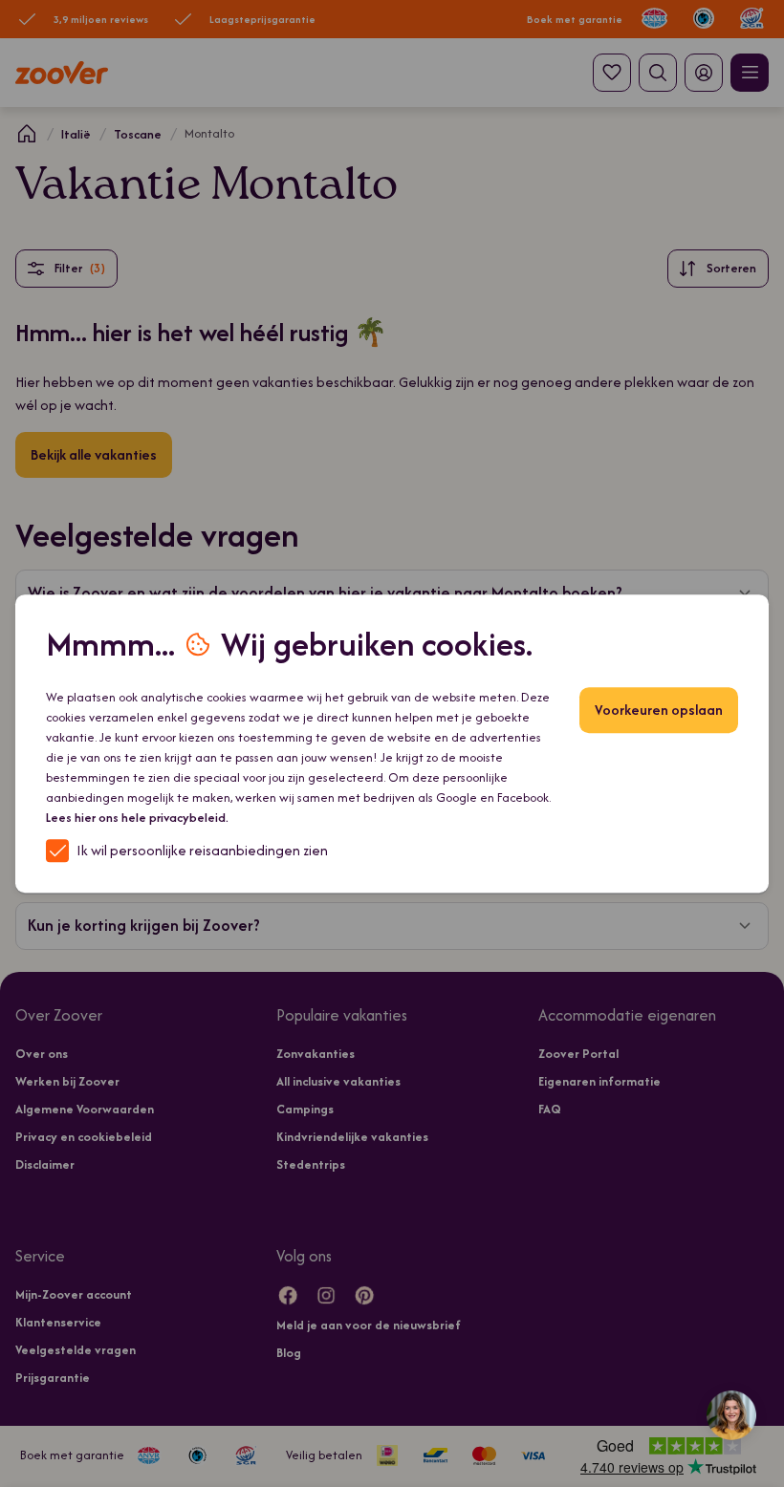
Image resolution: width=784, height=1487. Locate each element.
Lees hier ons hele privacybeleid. (137, 817)
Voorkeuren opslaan (659, 710)
